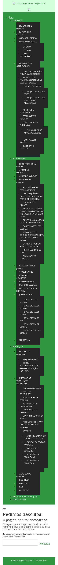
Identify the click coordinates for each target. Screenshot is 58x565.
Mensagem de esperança (31, 449)
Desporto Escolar (28, 285)
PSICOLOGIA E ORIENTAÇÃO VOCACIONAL (23, 381)
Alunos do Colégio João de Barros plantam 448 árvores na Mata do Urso (31, 212)
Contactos (19, 499)
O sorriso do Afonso (28, 203)
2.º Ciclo (27, 47)
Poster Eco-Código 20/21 (30, 251)
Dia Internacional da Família (31, 417)
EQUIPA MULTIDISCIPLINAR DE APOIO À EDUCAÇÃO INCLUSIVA (29, 367)
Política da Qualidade (27, 111)
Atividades (19, 158)
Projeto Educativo (32, 86)
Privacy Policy (41, 560)
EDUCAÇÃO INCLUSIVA (22, 353)
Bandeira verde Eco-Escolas (31, 227)
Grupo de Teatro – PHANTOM (26, 289)
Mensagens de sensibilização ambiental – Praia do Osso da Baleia (32, 236)
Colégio (17, 20)
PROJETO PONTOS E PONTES (26, 165)
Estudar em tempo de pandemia (35, 443)
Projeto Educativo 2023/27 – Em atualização (34, 100)
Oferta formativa (27, 41)
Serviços (18, 346)
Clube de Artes (26, 272)
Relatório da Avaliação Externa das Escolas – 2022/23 (31, 80)
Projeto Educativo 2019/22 (34, 92)
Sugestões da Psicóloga (31, 461)
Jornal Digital (26, 294)
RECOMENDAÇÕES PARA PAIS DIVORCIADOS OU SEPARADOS (31, 425)
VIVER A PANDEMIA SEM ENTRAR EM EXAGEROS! (35, 437)
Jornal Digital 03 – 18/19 (30, 319)
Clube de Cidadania (22, 276)
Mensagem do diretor (24, 27)
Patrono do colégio (23, 33)
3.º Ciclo (27, 50)
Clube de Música (27, 281)
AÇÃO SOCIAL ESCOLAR (23, 475)
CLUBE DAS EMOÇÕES (22, 171)
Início (10, 17)
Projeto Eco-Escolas (23, 181)
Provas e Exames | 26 (25, 496)
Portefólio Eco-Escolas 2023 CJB (29, 188)
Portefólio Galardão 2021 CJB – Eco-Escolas (32, 221)
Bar (21, 487)
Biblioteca (24, 480)
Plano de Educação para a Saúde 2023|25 (31, 72)
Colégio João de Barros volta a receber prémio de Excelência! (31, 196)
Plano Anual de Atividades (29, 123)
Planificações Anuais (28, 141)
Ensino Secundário (25, 55)
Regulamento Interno (28, 117)
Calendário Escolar (27, 147)
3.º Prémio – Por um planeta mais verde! (30, 245)
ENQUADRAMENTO (31, 359)
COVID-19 (27, 431)
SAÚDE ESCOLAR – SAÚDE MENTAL (29, 405)
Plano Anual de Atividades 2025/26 (33, 131)
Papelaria (23, 490)
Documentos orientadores (24, 64)
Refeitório (24, 483)
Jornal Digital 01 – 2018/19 (30, 331)
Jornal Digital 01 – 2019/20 (30, 313)
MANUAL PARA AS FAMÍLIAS (29, 398)
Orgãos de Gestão (28, 38)
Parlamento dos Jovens (25, 267)
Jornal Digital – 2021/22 (29, 301)
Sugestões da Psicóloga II (31, 455)
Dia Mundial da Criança (28, 411)
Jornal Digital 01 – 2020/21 (30, 307)
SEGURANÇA (24, 340)
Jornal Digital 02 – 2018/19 (30, 325)
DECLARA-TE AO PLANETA (28, 257)
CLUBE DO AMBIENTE (28, 176)
